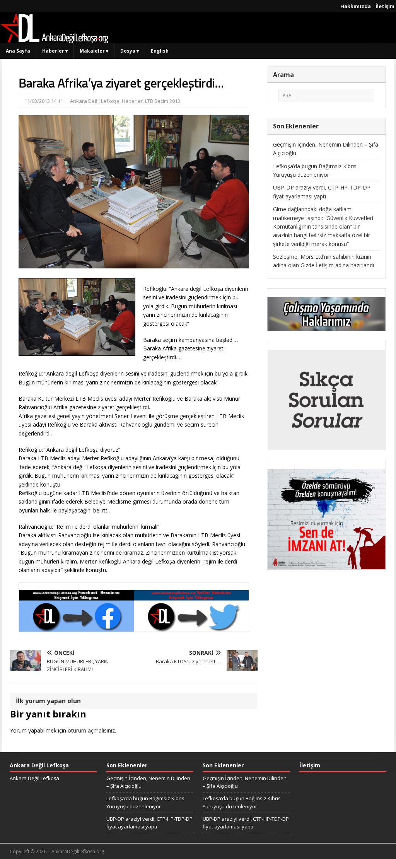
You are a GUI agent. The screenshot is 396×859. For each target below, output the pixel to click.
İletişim (385, 6)
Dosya (129, 51)
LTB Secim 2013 (162, 100)
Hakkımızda (355, 6)
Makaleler (94, 51)
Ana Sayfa (18, 51)
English (160, 51)
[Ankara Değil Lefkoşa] (54, 39)
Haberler (55, 51)
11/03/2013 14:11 (43, 100)
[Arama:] (326, 95)
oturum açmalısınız (91, 730)
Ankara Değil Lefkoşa (94, 100)
